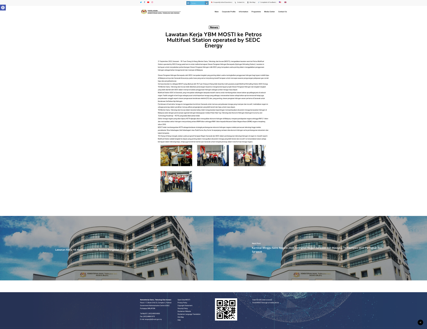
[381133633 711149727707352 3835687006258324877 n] (176, 194)
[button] (3, 7)
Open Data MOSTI (184, 300)
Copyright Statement (185, 305)
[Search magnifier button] (207, 3)
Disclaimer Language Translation (189, 314)
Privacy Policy (182, 303)
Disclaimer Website (184, 311)
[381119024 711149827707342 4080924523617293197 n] (249, 168)
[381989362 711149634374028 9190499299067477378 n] (213, 168)
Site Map (181, 317)
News (214, 27)
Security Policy (183, 308)
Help (179, 320)
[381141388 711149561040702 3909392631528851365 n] (176, 168)
